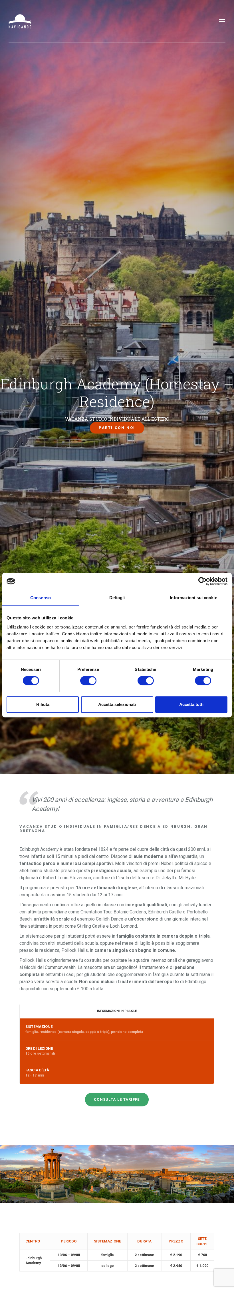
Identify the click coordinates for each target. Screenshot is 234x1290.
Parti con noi (117, 428)
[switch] (88, 680)
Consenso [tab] (40, 597)
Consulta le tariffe (117, 1099)
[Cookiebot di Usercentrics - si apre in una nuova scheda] (202, 581)
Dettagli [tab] (117, 597)
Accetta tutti (191, 704)
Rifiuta (42, 704)
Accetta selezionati (117, 704)
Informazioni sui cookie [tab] (193, 597)
